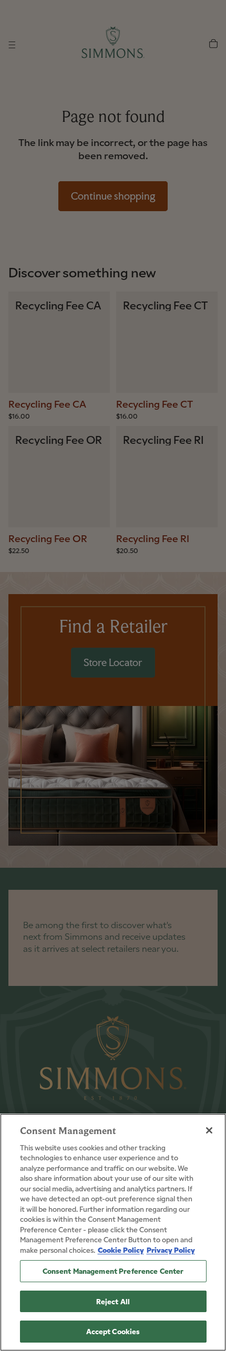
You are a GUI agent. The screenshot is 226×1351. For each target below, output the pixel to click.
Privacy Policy (171, 1249)
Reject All (113, 1301)
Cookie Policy (121, 1249)
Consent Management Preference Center (113, 1271)
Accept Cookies (113, 1331)
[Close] (209, 1130)
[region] (113, 1232)
